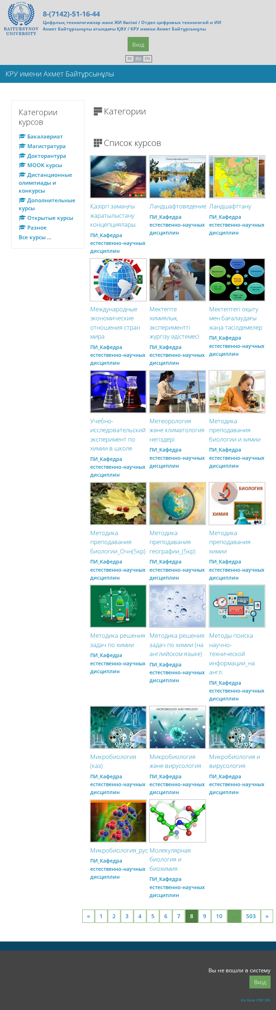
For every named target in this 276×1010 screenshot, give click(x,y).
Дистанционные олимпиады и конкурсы (45, 182)
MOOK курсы (44, 165)
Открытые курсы (50, 217)
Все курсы (32, 237)
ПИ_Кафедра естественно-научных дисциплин (118, 243)
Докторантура (46, 155)
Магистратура (46, 146)
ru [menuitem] (138, 58)
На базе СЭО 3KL (256, 999)
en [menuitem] (147, 58)
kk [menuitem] (130, 58)
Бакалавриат (45, 136)
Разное (37, 227)
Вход (138, 44)
